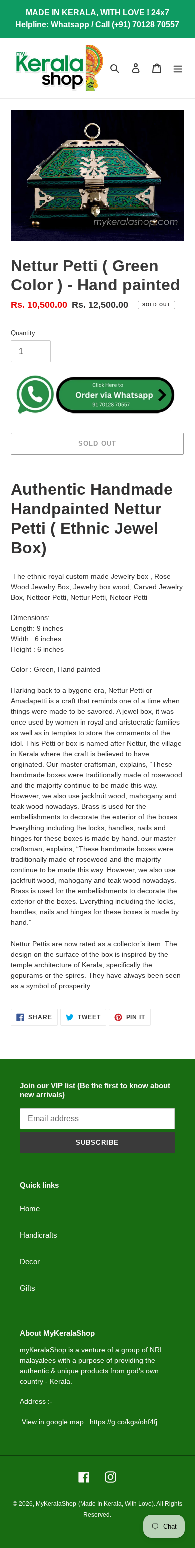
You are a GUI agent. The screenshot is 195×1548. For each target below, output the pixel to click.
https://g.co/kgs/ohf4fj (124, 1422)
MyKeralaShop (56, 1503)
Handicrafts (39, 1235)
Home (30, 1208)
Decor (30, 1261)
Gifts (28, 1288)
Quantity (23, 333)
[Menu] (178, 68)
